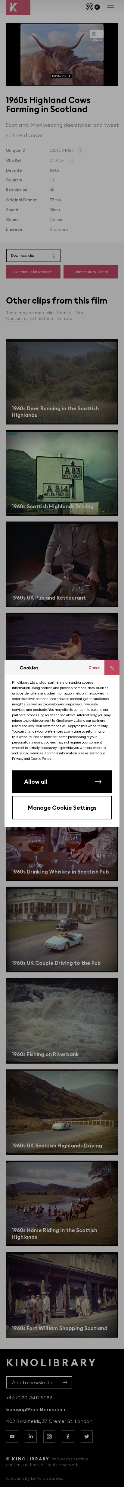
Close (94, 667)
